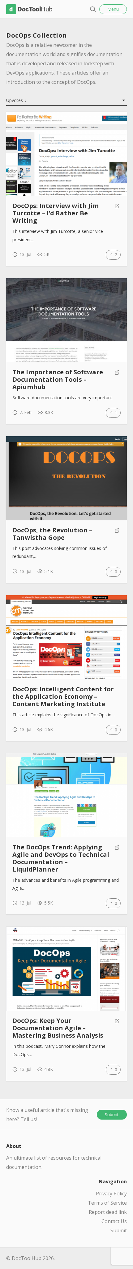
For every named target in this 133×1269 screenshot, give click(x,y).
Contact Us (114, 1221)
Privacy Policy (111, 1193)
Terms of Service (107, 1202)
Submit (112, 1114)
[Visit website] (117, 213)
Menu (113, 9)
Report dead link (108, 1212)
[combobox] (66, 101)
